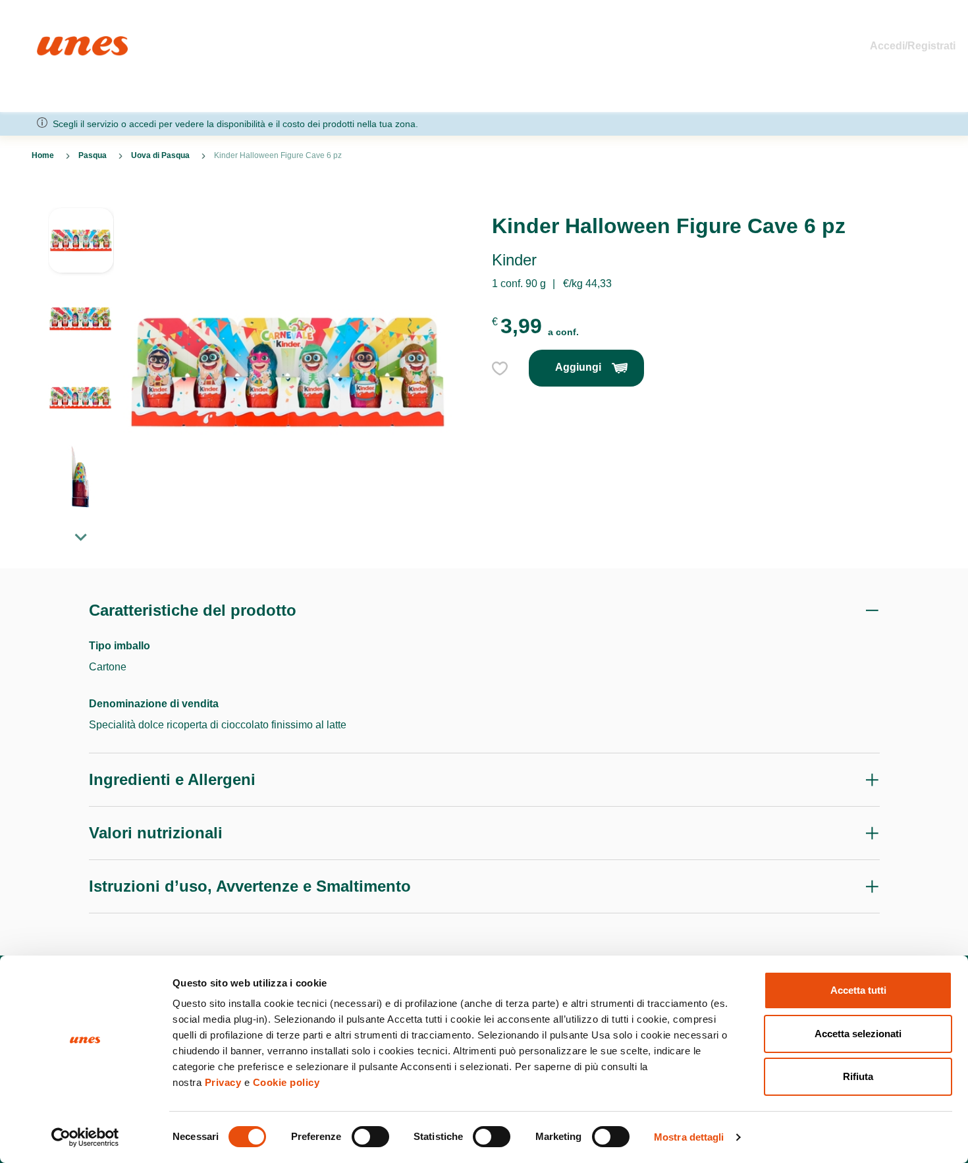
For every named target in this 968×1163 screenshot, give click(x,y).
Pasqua (92, 155)
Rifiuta (858, 1076)
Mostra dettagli (689, 1137)
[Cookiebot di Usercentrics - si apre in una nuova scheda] (85, 1137)
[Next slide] (81, 536)
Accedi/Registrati (912, 45)
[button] (81, 246)
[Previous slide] (81, 196)
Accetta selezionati (858, 1033)
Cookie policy (286, 1082)
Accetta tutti (858, 990)
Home (51, 41)
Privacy (223, 1082)
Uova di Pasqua (160, 155)
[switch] (370, 1136)
